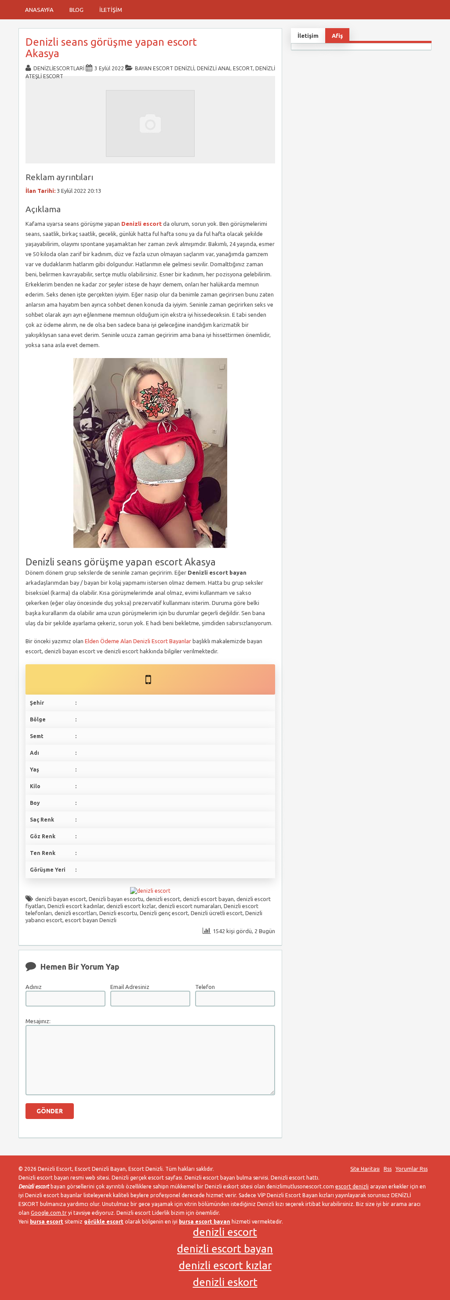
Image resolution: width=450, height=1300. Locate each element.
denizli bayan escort (60, 899)
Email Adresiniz (129, 987)
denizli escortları (75, 913)
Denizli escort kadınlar (75, 906)
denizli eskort (225, 1282)
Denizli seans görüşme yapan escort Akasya (111, 47)
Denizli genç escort (164, 913)
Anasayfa (39, 10)
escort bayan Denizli (90, 920)
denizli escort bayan (208, 899)
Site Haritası (365, 1169)
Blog (76, 10)
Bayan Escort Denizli (164, 68)
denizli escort (163, 899)
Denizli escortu (118, 913)
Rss (388, 1169)
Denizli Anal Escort (225, 68)
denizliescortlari (58, 68)
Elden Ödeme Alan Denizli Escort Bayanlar (138, 641)
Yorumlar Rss (412, 1169)
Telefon (205, 987)
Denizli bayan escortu (116, 899)
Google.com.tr (49, 1213)
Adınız (33, 987)
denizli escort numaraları (189, 906)
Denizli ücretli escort (217, 913)
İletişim (110, 10)
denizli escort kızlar (131, 906)
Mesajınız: (38, 1021)
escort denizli (352, 1186)
